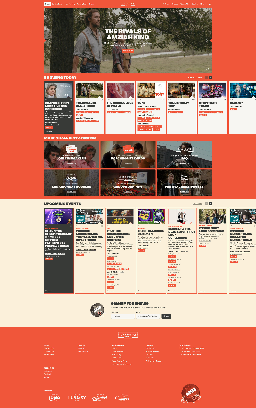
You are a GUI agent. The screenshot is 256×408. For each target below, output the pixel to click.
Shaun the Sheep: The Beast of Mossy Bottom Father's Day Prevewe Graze (58, 239)
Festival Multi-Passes (154, 361)
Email (138, 312)
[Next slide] (207, 41)
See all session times (194, 78)
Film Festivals (83, 351)
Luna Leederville (51, 123)
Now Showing (49, 348)
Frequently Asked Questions (122, 364)
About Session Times (119, 361)
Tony (142, 103)
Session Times (49, 355)
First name (115, 312)
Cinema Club (150, 348)
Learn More (71, 163)
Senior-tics (149, 358)
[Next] (210, 77)
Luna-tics (149, 355)
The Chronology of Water (120, 105)
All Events (81, 348)
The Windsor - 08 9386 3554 (190, 355)
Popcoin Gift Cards (153, 351)
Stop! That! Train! (208, 105)
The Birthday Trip (178, 105)
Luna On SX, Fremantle (84, 118)
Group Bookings (118, 351)
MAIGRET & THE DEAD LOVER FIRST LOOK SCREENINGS (181, 234)
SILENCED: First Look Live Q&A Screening (57, 106)
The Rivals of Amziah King (86, 105)
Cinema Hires (117, 358)
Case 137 (236, 103)
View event (48, 131)
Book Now (128, 51)
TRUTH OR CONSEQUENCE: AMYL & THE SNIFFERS (118, 236)
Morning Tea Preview (51, 228)
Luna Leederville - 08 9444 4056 (192, 348)
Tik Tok (46, 377)
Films (46, 345)
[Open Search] (210, 4)
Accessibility (116, 355)
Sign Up (166, 316)
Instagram (48, 371)
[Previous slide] (49, 41)
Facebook (47, 374)
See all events (197, 204)
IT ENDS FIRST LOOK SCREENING (211, 230)
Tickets (114, 348)
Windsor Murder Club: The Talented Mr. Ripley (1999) (89, 236)
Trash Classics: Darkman (151, 233)
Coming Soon (49, 351)
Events (81, 345)
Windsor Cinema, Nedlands (147, 107)
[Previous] (206, 77)
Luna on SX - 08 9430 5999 (190, 351)
